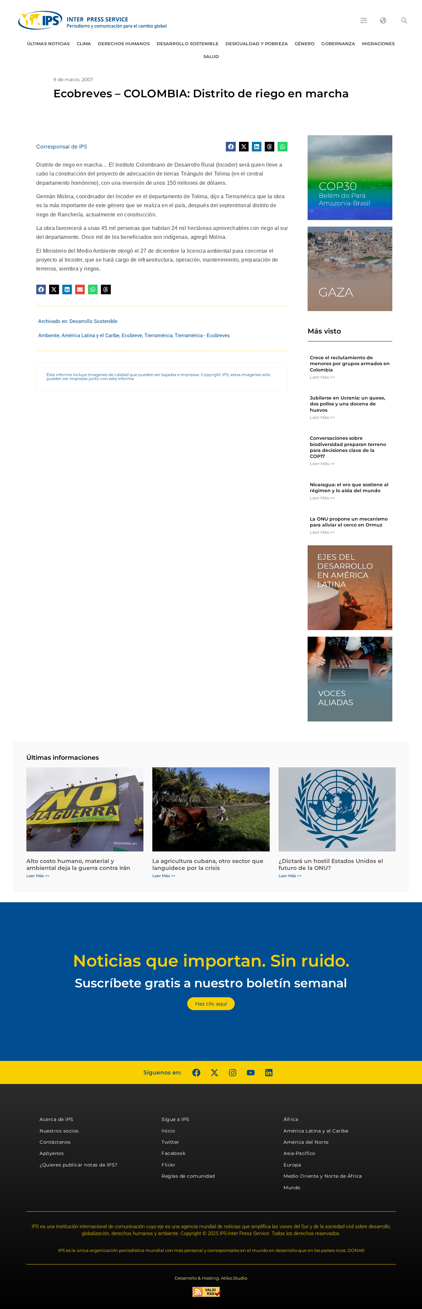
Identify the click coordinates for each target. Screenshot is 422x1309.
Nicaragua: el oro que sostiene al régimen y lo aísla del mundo (349, 488)
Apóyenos (52, 1153)
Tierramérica (158, 335)
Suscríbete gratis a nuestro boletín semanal (211, 982)
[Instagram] (232, 1072)
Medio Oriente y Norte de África (323, 1176)
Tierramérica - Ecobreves (202, 335)
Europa (292, 1165)
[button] (404, 20)
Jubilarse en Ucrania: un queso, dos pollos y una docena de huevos (347, 404)
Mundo (292, 1188)
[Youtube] (250, 1072)
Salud (211, 56)
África (291, 1119)
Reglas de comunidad (188, 1176)
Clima (84, 43)
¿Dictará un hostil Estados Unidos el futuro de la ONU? (331, 864)
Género (305, 43)
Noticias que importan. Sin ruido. (211, 961)
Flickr (168, 1165)
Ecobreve (132, 335)
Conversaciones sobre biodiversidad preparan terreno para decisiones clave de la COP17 (348, 447)
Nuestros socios (59, 1131)
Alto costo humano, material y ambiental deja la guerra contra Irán (78, 864)
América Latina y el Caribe (90, 335)
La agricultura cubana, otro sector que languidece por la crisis (207, 864)
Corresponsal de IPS (61, 146)
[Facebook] (196, 1072)
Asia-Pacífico (300, 1153)
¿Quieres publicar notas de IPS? (79, 1165)
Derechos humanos (124, 43)
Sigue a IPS (176, 1119)
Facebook (173, 1153)
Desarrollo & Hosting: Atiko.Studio (211, 1278)
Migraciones (378, 43)
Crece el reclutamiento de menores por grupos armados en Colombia (350, 363)
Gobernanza (338, 43)
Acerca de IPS (57, 1119)
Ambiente (48, 335)
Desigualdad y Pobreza (257, 43)
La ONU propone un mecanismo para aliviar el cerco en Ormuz (349, 522)
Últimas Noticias (48, 43)
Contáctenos (55, 1142)
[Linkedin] (268, 1072)
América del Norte (306, 1142)
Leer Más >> (322, 377)
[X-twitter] (214, 1072)
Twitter (170, 1142)
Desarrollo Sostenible (188, 43)
